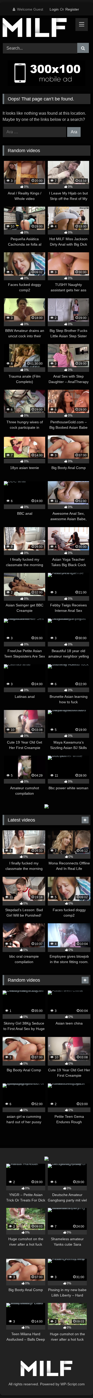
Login (54, 9)
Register (72, 9)
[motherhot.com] (38, 28)
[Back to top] (77, 1383)
